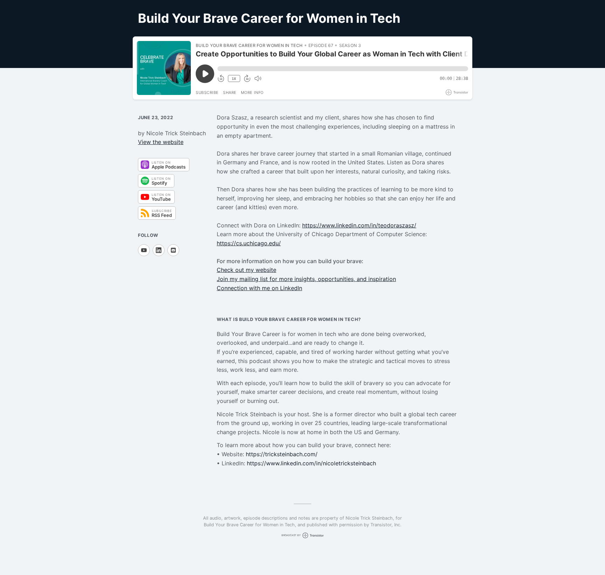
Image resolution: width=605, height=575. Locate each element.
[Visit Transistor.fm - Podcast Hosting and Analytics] (457, 92)
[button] (342, 68)
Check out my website (246, 269)
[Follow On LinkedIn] (159, 250)
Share (230, 92)
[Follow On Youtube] (144, 250)
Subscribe (207, 92)
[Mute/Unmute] (257, 78)
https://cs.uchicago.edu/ (249, 243)
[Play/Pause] (164, 68)
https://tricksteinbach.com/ (282, 454)
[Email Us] (173, 250)
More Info (252, 92)
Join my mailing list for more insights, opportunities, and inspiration (306, 278)
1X (234, 79)
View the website (160, 141)
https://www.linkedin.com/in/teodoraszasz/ (359, 225)
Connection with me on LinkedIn (259, 288)
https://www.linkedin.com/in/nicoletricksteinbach (311, 463)
